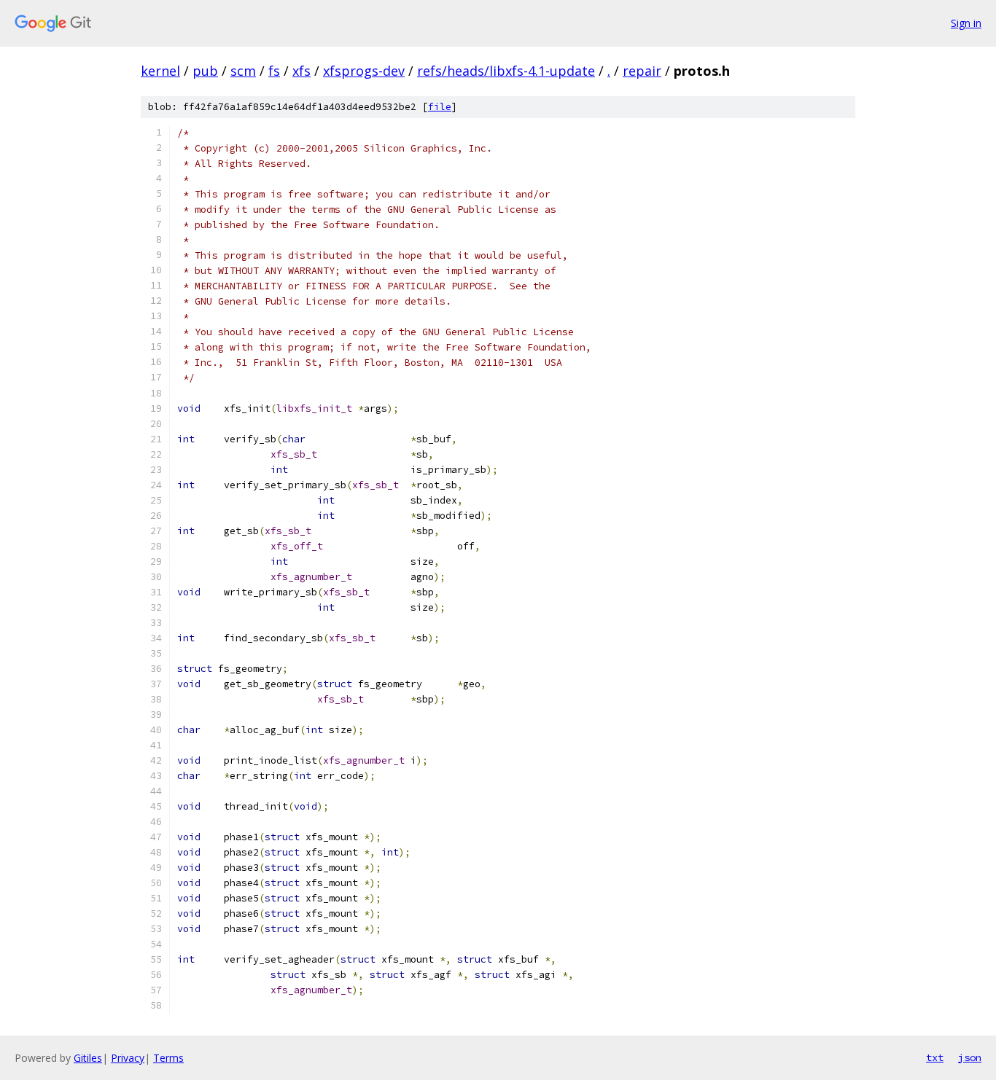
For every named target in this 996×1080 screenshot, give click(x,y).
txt (935, 1057)
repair (642, 70)
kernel (160, 70)
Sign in (966, 23)
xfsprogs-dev (364, 70)
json (969, 1057)
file (439, 107)
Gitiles (88, 1058)
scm (243, 70)
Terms (168, 1058)
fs (274, 70)
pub (205, 70)
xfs (301, 70)
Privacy (127, 1058)
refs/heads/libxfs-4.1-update (506, 70)
